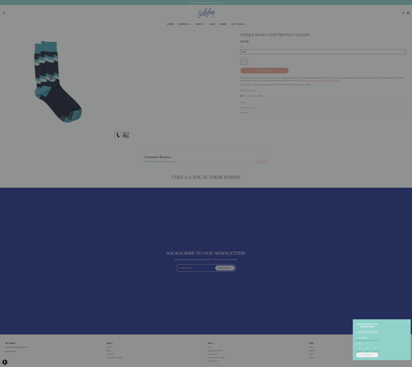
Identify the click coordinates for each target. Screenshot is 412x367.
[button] (5, 362)
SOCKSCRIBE (367, 355)
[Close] (408, 321)
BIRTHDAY (359, 344)
